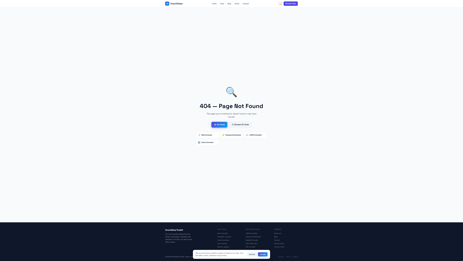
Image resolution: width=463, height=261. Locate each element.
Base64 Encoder (252, 240)
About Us (277, 233)
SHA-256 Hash (251, 243)
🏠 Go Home (219, 124)
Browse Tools (291, 3)
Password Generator (253, 237)
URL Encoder (250, 247)
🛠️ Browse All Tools (240, 124)
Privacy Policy (279, 243)
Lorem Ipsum (222, 243)
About (237, 4)
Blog (229, 4)
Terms (288, 257)
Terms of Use (279, 247)
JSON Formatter (252, 233)
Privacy (281, 257)
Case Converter (223, 240)
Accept (263, 254)
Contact (246, 4)
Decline (252, 254)
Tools (222, 4)
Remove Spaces (223, 247)
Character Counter (224, 237)
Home (214, 4)
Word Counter (222, 233)
